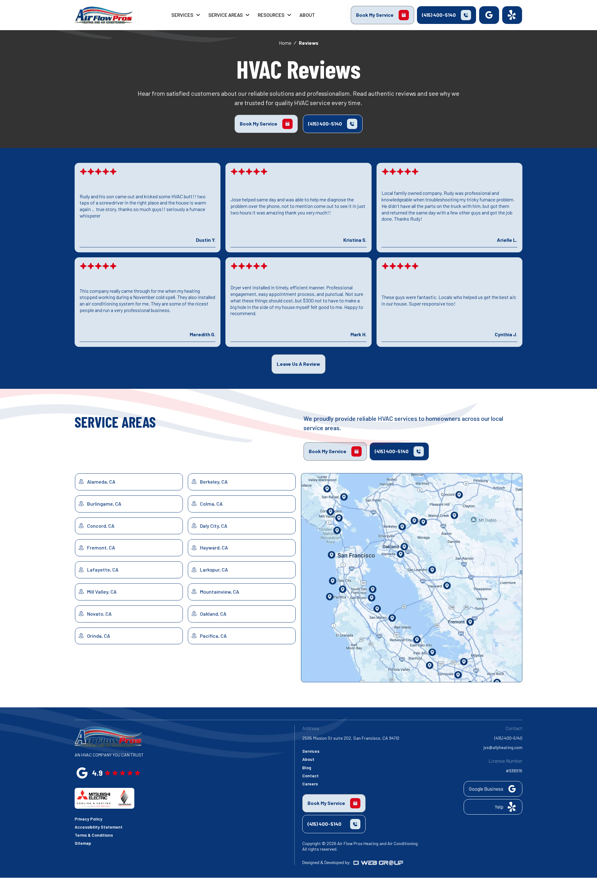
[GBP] (489, 15)
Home (285, 43)
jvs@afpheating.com (503, 747)
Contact (310, 775)
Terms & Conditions (94, 835)
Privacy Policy (88, 818)
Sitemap (83, 843)
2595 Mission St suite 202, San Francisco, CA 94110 (350, 738)
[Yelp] (512, 15)
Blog (306, 767)
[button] (186, 15)
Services (310, 751)
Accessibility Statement (99, 827)
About (308, 759)
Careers (310, 783)
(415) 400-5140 (508, 738)
